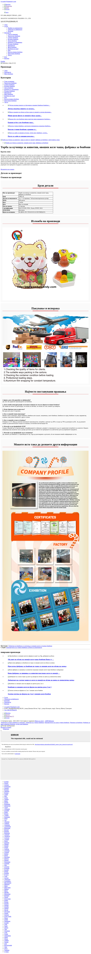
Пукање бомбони (13, 44)
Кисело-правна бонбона (15, 52)
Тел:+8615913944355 (10, 710)
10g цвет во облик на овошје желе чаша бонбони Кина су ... (31, 659)
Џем (9, 50)
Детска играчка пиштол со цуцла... (21, 109)
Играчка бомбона (13, 39)
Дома (5, 24)
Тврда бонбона (12, 41)
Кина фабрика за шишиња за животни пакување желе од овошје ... (34, 673)
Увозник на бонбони (76, 722)
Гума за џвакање (13, 34)
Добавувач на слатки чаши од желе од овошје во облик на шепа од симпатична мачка (41, 680)
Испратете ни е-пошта (7, 169)
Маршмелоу (11, 45)
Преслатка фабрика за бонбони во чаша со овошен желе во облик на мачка (37, 666)
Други (10, 55)
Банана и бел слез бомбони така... (21, 122)
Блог (5, 57)
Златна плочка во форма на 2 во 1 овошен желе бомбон (29, 694)
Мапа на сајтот (39, 721)
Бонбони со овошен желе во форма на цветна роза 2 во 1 (29, 687)
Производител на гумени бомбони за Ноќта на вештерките (24, 647)
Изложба (10, 31)
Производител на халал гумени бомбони (57, 722)
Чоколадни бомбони (14, 36)
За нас (6, 26)
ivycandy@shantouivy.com (8, 1)
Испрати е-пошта (6, 727)
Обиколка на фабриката (15, 29)
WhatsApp (6, 729)
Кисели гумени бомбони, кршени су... (22, 129)
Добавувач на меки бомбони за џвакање (13, 722)
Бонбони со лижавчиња (15, 42)
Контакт (6, 58)
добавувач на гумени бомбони (35, 722)
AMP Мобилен (49, 721)
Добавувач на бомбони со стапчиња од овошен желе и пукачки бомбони (30, 646)
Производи (7, 33)
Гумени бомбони (13, 37)
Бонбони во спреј (13, 49)
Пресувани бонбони (14, 53)
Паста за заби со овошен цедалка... (21, 136)
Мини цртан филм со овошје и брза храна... (25, 116)
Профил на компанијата (15, 28)
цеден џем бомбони (22, 724)
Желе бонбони (12, 47)
